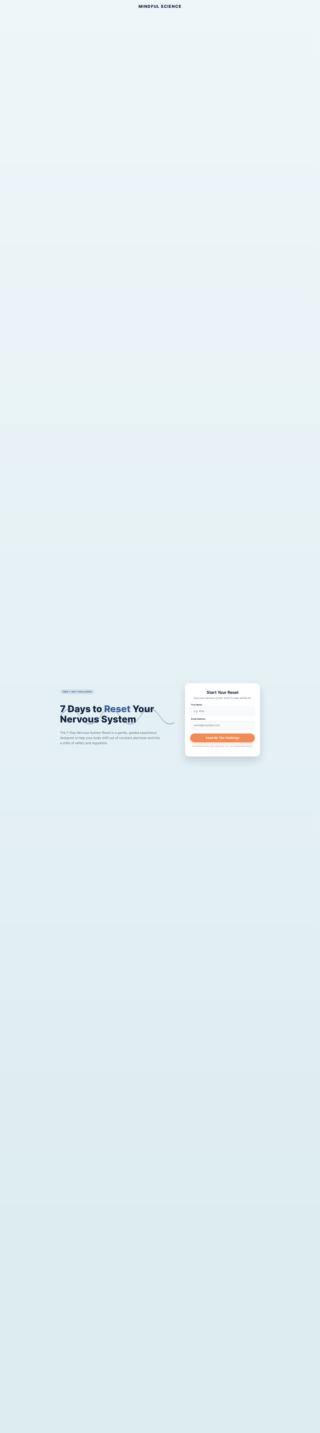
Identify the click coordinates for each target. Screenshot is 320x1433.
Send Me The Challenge (222, 738)
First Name (196, 705)
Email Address (198, 719)
